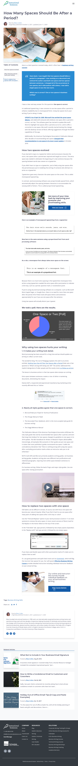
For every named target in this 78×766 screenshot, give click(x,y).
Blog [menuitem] (33, 728)
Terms (46, 761)
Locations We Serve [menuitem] (54, 750)
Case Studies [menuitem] (35, 742)
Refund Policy (40, 761)
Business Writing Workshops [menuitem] (57, 744)
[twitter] (14, 604)
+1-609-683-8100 (8, 731)
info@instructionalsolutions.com (12, 734)
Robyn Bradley (54, 401)
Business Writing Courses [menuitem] (56, 739)
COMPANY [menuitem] (25, 725)
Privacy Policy (52, 761)
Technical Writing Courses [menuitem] (56, 742)
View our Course (57, 207)
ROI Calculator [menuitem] (36, 744)
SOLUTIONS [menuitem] (53, 725)
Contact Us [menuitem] (25, 739)
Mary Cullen (18, 23)
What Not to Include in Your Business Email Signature (44, 655)
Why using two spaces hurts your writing (10, 74)
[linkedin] (11, 604)
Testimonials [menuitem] (25, 733)
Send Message (8, 737)
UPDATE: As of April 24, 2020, (35, 117)
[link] (11, 3)
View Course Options (59, 588)
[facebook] (16, 604)
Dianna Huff (46, 401)
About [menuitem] (23, 731)
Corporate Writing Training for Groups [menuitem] (59, 728)
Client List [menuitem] (24, 736)
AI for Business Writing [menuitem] (55, 736)
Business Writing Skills (15, 600)
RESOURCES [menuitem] (36, 725)
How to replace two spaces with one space (11, 80)
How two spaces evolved (11, 69)
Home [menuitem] (23, 728)
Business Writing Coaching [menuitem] (56, 747)
